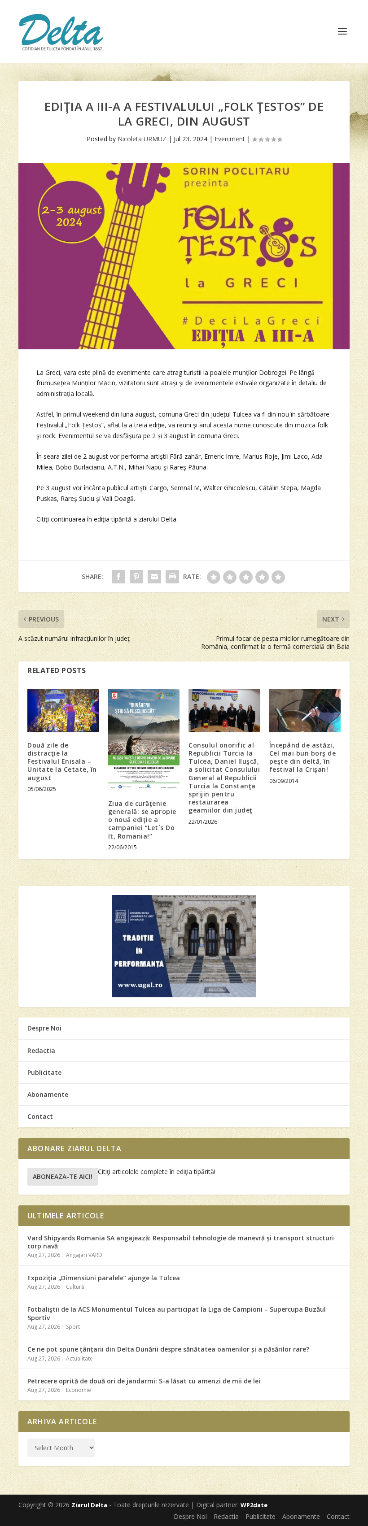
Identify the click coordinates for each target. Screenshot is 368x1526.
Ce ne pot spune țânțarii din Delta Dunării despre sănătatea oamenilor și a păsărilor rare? (168, 1349)
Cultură (75, 1287)
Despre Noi (44, 1028)
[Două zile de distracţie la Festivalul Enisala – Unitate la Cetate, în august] (63, 710)
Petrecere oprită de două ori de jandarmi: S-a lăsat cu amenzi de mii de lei (143, 1381)
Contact (40, 1116)
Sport (73, 1326)
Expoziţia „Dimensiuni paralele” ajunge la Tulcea (103, 1278)
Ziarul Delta (89, 1505)
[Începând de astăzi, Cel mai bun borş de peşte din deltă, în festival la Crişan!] (305, 710)
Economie (78, 1390)
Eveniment (230, 139)
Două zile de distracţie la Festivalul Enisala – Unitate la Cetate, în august (62, 761)
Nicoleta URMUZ (142, 139)
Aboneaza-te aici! (62, 1176)
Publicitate (44, 1072)
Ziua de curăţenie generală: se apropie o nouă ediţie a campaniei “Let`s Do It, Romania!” (142, 819)
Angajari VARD (84, 1255)
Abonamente (47, 1094)
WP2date (254, 1505)
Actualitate (79, 1358)
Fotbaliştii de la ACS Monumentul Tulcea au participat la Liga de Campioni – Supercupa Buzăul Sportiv (176, 1313)
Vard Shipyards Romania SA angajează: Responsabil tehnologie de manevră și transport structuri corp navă (180, 1242)
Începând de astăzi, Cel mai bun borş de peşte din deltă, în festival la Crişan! (302, 757)
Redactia (41, 1050)
